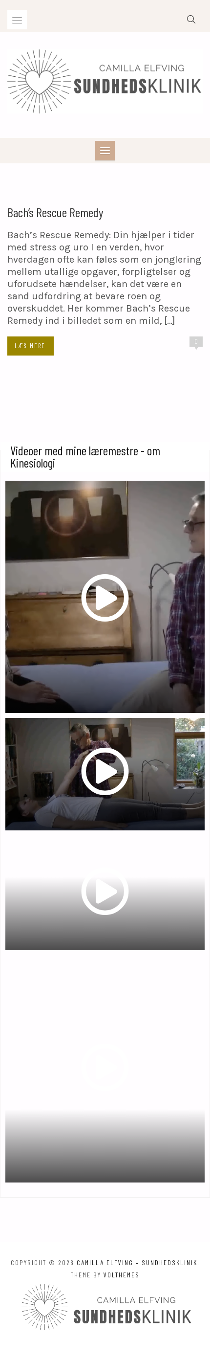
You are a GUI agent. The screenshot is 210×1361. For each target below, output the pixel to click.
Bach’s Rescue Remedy (55, 212)
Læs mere (30, 346)
